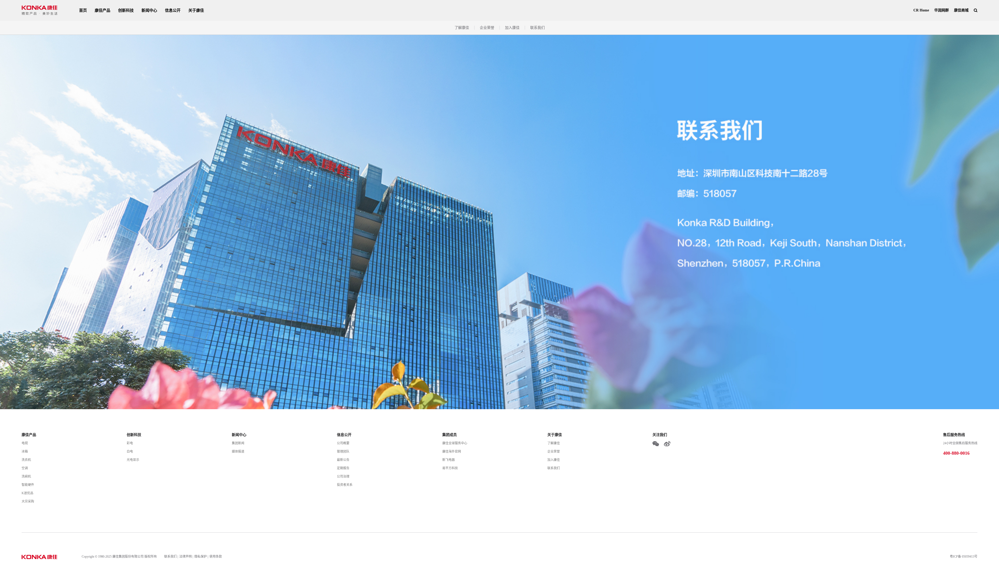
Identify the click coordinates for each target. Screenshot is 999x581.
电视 (25, 443)
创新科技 (126, 10)
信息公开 (173, 10)
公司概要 (343, 443)
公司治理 (343, 476)
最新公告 (343, 460)
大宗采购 (28, 501)
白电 (130, 451)
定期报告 (343, 468)
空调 (25, 468)
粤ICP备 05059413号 (963, 556)
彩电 (130, 443)
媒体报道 (238, 451)
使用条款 (215, 556)
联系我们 (537, 28)
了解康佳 (461, 28)
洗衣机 (26, 460)
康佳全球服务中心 (454, 443)
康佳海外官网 (451, 451)
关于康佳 (196, 10)
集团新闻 (238, 443)
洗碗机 (26, 476)
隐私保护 (200, 556)
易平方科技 (450, 468)
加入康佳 (512, 28)
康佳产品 (102, 10)
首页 (83, 10)
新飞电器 (448, 460)
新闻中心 (149, 10)
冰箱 (25, 451)
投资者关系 (345, 485)
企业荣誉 (487, 28)
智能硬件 (28, 485)
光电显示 (133, 460)
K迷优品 (27, 493)
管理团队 (343, 451)
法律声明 (185, 556)
